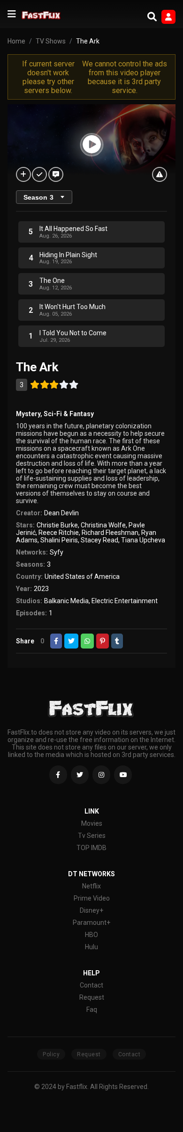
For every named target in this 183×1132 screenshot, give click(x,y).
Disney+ (91, 910)
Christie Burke (57, 525)
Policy (51, 1054)
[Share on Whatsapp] (87, 641)
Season (38, 197)
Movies (91, 823)
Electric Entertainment (125, 601)
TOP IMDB (91, 847)
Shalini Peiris (59, 540)
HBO (91, 934)
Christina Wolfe (103, 525)
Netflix (91, 886)
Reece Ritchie (58, 532)
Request (91, 997)
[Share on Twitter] (71, 641)
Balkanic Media (66, 601)
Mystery (28, 414)
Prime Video (92, 898)
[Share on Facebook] (56, 641)
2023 (41, 588)
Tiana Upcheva (143, 540)
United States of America (82, 576)
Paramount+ (91, 922)
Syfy (56, 552)
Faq (91, 1009)
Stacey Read (99, 540)
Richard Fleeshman (110, 532)
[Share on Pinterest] (102, 641)
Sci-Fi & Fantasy (69, 414)
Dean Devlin (61, 513)
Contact (91, 985)
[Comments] (55, 174)
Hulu (91, 947)
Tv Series (92, 835)
